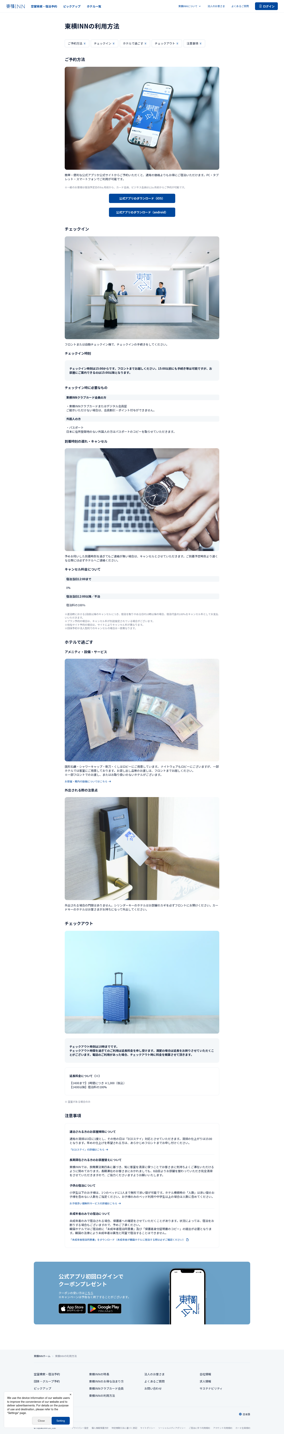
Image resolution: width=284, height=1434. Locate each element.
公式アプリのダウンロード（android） (142, 212)
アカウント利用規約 (222, 1427)
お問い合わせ (153, 1388)
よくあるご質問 (240, 6)
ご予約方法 (75, 43)
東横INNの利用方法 (102, 1395)
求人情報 (205, 1381)
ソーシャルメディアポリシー (172, 1427)
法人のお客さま (216, 6)
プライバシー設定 (79, 1427)
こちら (89, 1293)
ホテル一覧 (94, 6)
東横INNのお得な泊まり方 (106, 1381)
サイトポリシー (147, 1427)
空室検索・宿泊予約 (44, 6)
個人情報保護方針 (100, 1427)
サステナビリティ (211, 1388)
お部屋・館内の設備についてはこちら (86, 781)
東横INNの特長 (99, 1374)
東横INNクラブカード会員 (106, 1388)
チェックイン (102, 43)
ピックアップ (72, 6)
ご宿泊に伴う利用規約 (199, 1427)
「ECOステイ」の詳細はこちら (87, 1149)
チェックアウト (165, 43)
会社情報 (205, 1374)
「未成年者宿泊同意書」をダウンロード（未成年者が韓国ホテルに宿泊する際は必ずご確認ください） (127, 1239)
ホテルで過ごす (133, 43)
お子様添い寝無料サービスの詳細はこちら (93, 1203)
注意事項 (192, 43)
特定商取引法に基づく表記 (124, 1427)
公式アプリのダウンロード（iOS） (142, 198)
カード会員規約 (242, 1427)
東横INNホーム (42, 1356)
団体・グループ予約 (47, 1381)
